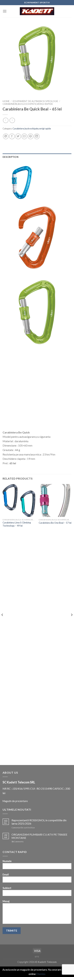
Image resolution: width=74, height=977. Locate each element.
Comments (18, 841)
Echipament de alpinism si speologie (35, 101)
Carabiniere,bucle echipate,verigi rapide (28, 104)
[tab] (37, 156)
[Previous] (2, 622)
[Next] (71, 622)
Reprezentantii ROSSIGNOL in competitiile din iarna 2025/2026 (39, 822)
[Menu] (5, 11)
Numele (7, 861)
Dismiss (40, 973)
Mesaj (6, 901)
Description (10, 157)
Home (6, 101)
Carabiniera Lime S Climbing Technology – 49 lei (17, 524)
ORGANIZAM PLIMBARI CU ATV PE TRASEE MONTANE (39, 836)
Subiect (7, 887)
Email (6, 874)
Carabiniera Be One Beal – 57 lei (55, 522)
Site (37, 956)
